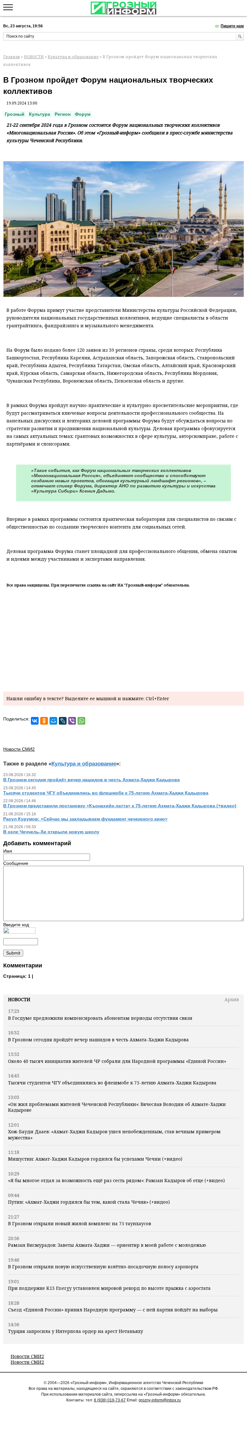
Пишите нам (232, 26)
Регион (62, 114)
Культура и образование (73, 56)
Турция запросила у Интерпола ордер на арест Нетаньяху (75, 1331)
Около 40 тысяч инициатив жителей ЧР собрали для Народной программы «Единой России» (117, 1061)
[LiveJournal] (63, 721)
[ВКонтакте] (35, 721)
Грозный (14, 114)
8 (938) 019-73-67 (110, 1400)
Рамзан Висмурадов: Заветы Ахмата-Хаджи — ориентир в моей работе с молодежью (107, 1245)
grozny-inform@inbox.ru (160, 1400)
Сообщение (15, 863)
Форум (82, 114)
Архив (231, 999)
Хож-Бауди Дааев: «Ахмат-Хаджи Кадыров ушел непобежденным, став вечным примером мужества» (114, 1134)
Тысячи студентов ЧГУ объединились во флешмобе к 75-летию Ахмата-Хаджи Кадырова (112, 1083)
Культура (39, 114)
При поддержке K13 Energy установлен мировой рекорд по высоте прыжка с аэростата (109, 1288)
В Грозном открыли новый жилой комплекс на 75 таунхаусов (79, 1223)
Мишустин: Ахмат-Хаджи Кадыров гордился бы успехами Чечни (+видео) (95, 1159)
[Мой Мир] (53, 721)
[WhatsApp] (81, 721)
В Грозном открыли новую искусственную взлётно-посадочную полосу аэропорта (103, 1266)
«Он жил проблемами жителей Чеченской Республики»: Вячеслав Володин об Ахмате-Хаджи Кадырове (117, 1107)
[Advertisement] (123, 638)
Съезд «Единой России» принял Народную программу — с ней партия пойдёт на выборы (113, 1310)
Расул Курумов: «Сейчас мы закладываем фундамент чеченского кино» (85, 818)
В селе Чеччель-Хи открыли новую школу (51, 831)
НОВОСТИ (34, 56)
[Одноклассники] (44, 721)
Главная (11, 56)
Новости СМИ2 (27, 1356)
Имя (7, 851)
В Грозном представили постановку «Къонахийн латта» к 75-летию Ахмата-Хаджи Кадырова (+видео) (119, 805)
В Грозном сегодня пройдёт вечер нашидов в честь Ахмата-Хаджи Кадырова (98, 1040)
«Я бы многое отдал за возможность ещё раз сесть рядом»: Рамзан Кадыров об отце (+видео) (116, 1180)
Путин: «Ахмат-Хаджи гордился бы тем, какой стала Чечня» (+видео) (89, 1202)
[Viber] (72, 721)
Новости (19, 999)
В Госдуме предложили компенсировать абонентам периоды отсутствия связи (100, 1018)
